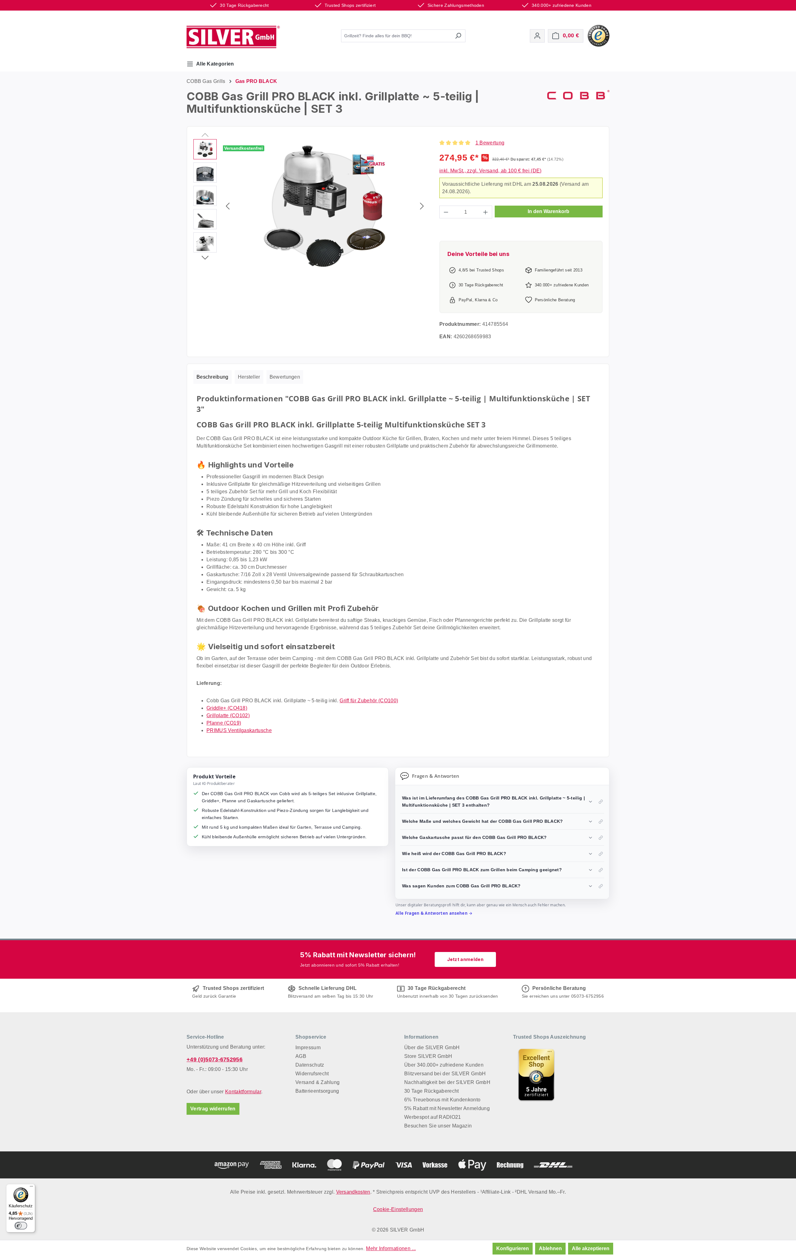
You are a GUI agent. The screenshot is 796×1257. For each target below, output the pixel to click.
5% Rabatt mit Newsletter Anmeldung (447, 1108)
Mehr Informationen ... (391, 1248)
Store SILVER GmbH (428, 1056)
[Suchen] (458, 36)
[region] (310, 206)
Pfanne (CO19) (223, 723)
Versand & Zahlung (317, 1082)
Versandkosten (353, 1192)
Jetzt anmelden (465, 959)
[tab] (212, 377)
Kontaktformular (243, 1091)
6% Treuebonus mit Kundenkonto (442, 1099)
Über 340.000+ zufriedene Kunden (444, 1065)
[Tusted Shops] (598, 35)
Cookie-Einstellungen (398, 1209)
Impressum (308, 1047)
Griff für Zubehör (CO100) (369, 700)
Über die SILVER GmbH (432, 1047)
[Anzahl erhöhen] (485, 212)
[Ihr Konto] (537, 36)
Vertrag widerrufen (213, 1108)
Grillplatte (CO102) (228, 715)
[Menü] (31, 1187)
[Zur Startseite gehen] (233, 37)
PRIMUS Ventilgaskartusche (239, 730)
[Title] (536, 1074)
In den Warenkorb (548, 211)
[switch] (21, 1225)
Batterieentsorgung (317, 1091)
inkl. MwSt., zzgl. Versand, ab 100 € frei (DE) (490, 170)
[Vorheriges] (227, 206)
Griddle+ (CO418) (226, 708)
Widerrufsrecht (312, 1073)
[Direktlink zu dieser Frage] (600, 801)
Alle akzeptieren (590, 1248)
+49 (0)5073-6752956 (215, 1059)
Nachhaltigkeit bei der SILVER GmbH (447, 1082)
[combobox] (396, 36)
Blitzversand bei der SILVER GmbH (445, 1073)
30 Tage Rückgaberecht (431, 1091)
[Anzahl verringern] (445, 212)
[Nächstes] (422, 206)
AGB (300, 1056)
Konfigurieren (512, 1248)
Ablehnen (550, 1248)
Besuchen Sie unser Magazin (438, 1125)
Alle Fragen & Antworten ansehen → (434, 913)
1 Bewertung (490, 142)
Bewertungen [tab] (285, 377)
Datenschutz (309, 1065)
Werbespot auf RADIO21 (432, 1117)
